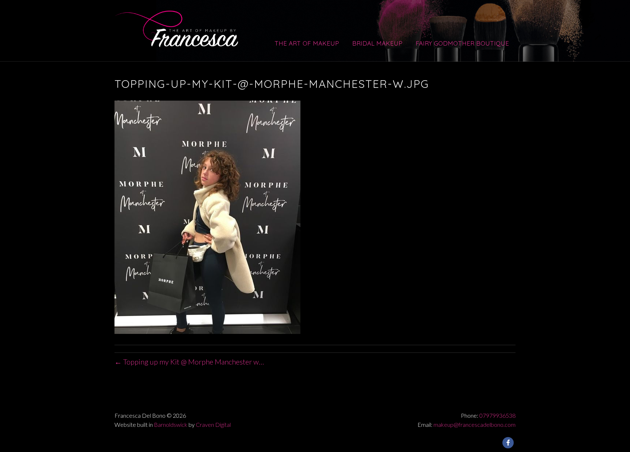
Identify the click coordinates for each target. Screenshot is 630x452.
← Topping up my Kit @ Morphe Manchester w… (189, 361)
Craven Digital (213, 424)
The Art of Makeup (307, 43)
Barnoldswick (170, 424)
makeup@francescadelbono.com (474, 424)
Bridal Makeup (377, 43)
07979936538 (497, 415)
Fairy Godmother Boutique (462, 43)
